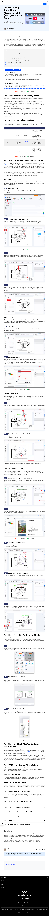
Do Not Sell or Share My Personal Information (26, 909)
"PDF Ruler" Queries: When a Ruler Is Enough (16, 62)
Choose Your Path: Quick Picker (13, 55)
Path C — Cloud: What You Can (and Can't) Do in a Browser (19, 60)
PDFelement (6, 164)
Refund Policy (45, 909)
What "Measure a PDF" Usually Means (15, 53)
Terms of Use (15, 909)
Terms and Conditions (5, 909)
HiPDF (28, 751)
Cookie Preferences (38, 909)
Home (5, 36)
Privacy (11, 909)
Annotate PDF (10, 36)
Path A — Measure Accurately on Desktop (16, 56)
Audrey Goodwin (11, 28)
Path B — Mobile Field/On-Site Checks (15, 58)
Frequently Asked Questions (13, 64)
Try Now (44, 3)
